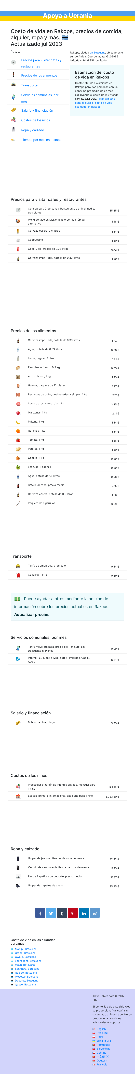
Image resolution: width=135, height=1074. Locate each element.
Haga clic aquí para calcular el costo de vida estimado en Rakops (95, 102)
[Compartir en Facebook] (40, 913)
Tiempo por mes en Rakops (41, 140)
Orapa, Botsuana (25, 953)
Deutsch (101, 1060)
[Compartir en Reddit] (95, 913)
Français (101, 1064)
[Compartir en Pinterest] (73, 913)
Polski (100, 1036)
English (101, 1029)
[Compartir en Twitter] (51, 913)
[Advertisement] (67, 173)
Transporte (29, 85)
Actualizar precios (31, 614)
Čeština (101, 1052)
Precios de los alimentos (39, 75)
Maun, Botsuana (25, 964)
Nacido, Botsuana (26, 972)
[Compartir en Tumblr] (62, 913)
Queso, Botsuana (25, 984)
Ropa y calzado (32, 130)
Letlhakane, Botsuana (28, 960)
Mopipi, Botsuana (26, 949)
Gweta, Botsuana (25, 956)
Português (103, 1044)
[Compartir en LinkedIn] (84, 913)
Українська (103, 1040)
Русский (102, 1032)
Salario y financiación (37, 110)
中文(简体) (102, 1056)
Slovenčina (103, 1048)
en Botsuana (97, 52)
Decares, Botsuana (26, 980)
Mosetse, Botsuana (27, 976)
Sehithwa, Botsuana (27, 968)
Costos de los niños (35, 120)
